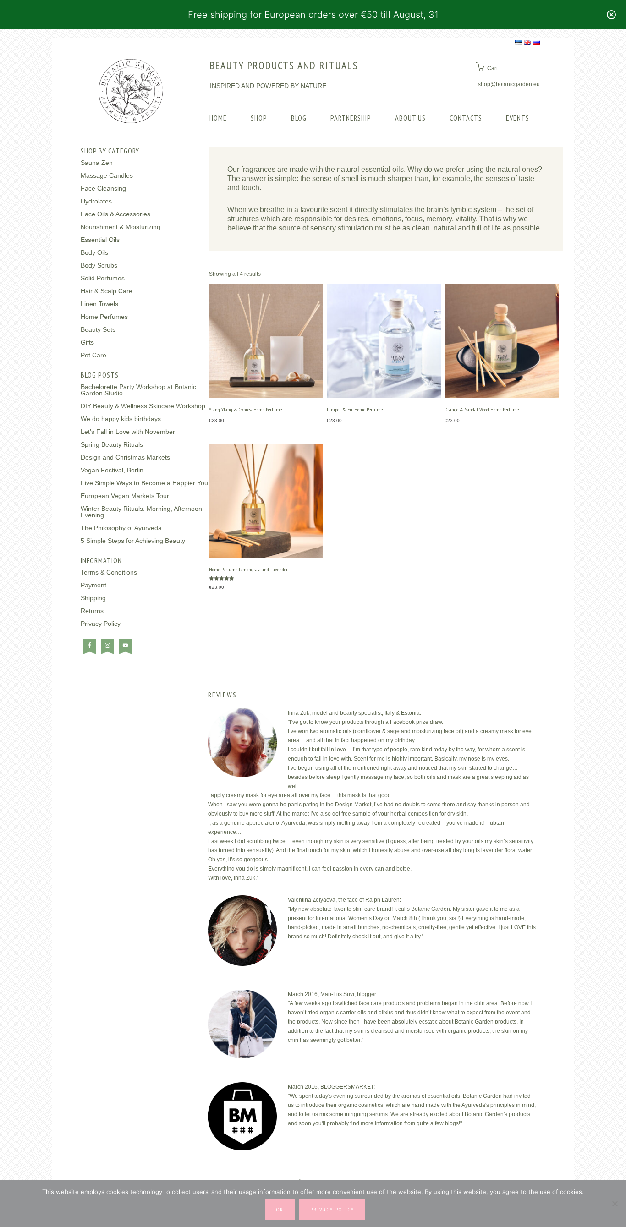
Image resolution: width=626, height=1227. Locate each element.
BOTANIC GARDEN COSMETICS (130, 91)
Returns (92, 610)
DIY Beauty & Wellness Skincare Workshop (143, 406)
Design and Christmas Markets (125, 457)
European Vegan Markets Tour (125, 495)
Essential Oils (100, 239)
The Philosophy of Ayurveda (121, 527)
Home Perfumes (104, 316)
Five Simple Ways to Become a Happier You (144, 483)
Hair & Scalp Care (106, 291)
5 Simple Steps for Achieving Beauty (133, 540)
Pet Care (93, 355)
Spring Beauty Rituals (112, 444)
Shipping (93, 598)
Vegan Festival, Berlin (112, 470)
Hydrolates (96, 201)
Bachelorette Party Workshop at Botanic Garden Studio (138, 390)
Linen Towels (99, 303)
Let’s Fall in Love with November (128, 431)
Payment (93, 585)
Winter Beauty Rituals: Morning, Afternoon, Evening (142, 512)
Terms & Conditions (109, 572)
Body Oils (94, 252)
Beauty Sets (98, 329)
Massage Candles (107, 175)
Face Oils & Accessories (115, 214)
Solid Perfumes (103, 278)
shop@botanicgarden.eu (509, 84)
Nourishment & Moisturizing (120, 226)
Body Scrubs (99, 265)
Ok (280, 1209)
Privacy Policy (101, 623)
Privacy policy (332, 1209)
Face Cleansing (103, 188)
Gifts (87, 342)
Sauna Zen (97, 162)
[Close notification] (611, 14)
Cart (492, 68)
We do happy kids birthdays (121, 418)
